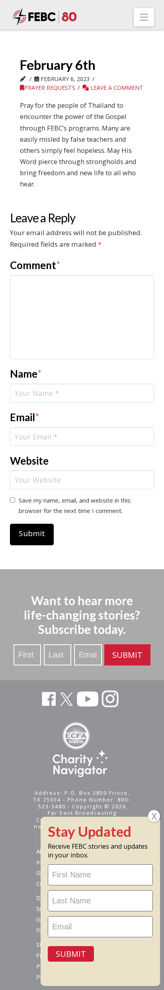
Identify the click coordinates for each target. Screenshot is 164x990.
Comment (35, 265)
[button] (144, 17)
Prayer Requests (49, 87)
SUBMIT (127, 654)
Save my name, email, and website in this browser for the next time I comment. (75, 505)
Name (26, 374)
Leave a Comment (116, 87)
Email (25, 417)
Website (29, 461)
